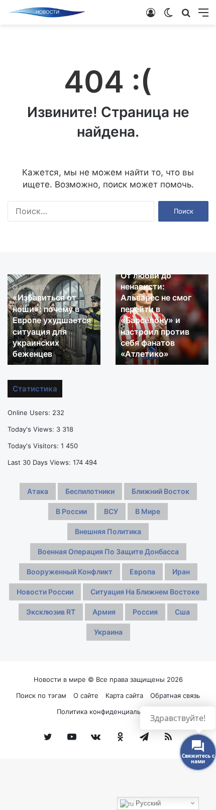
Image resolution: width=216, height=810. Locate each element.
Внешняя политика (108, 531)
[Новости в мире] (48, 12)
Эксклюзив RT (50, 612)
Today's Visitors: (34, 446)
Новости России (45, 591)
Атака (37, 491)
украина (108, 632)
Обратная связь (175, 695)
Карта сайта (124, 695)
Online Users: (30, 413)
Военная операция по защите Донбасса (108, 551)
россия (145, 612)
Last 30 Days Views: (40, 462)
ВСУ (111, 511)
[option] (54, 319)
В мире (147, 511)
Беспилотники (90, 491)
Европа (142, 571)
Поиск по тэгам (41, 695)
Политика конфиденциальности (108, 711)
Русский (147, 803)
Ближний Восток (160, 491)
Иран (181, 571)
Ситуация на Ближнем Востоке (144, 591)
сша (182, 612)
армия (104, 612)
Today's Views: (32, 429)
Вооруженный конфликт (70, 571)
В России (71, 511)
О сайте (85, 695)
